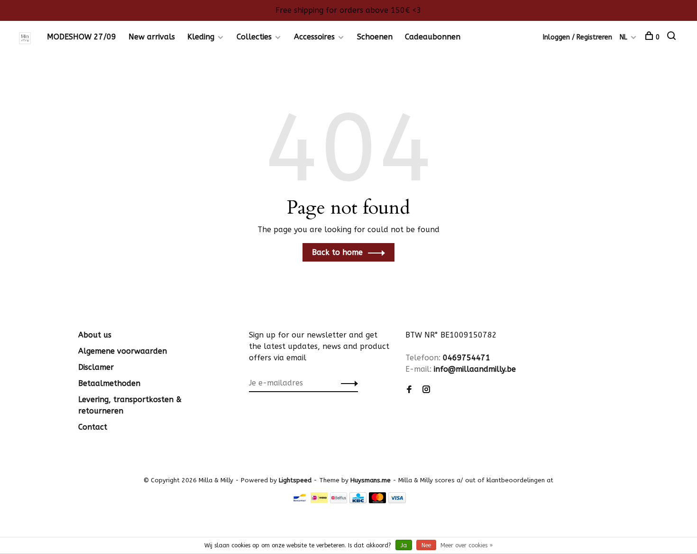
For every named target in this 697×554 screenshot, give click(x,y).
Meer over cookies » (466, 545)
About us (94, 334)
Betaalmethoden (109, 383)
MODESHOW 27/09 (81, 36)
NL (623, 37)
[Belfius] (338, 500)
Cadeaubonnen (432, 36)
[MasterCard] (377, 500)
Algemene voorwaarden (122, 351)
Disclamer (96, 367)
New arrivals (151, 36)
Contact (92, 427)
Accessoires (314, 36)
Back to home (337, 252)
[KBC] (358, 500)
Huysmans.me (371, 480)
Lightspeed (295, 480)
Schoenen (375, 36)
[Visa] (397, 500)
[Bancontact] (299, 500)
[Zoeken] (672, 37)
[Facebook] (409, 389)
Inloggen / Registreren (577, 37)
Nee (426, 545)
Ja (404, 545)
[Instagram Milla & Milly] (426, 389)
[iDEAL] (319, 500)
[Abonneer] (347, 383)
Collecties (254, 36)
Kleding (200, 36)
